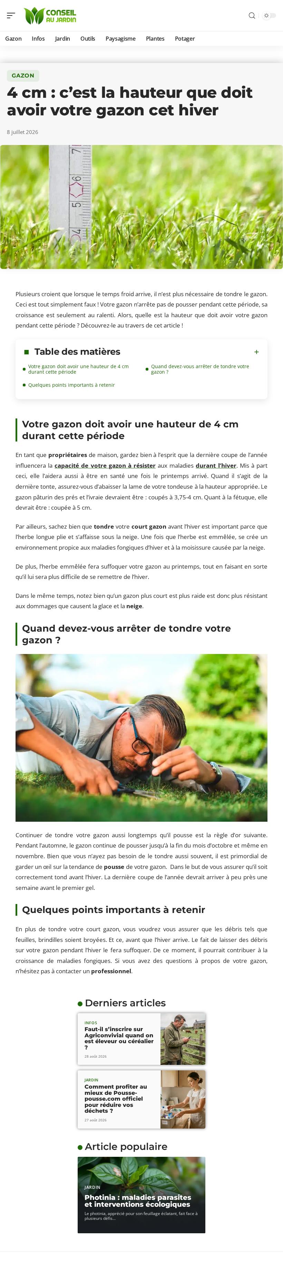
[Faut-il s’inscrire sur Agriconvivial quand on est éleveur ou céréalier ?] (182, 1039)
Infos (91, 1022)
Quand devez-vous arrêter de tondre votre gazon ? (200, 369)
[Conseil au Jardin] (50, 15)
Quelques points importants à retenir (71, 385)
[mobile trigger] (13, 15)
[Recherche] (252, 15)
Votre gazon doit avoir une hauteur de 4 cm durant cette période (78, 369)
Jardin (92, 1079)
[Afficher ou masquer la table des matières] (189, 352)
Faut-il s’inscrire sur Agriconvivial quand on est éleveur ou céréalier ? (119, 1038)
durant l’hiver (216, 465)
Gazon (23, 75)
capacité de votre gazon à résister (105, 465)
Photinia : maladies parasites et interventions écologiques (138, 1200)
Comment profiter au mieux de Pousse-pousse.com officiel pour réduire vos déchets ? (116, 1098)
